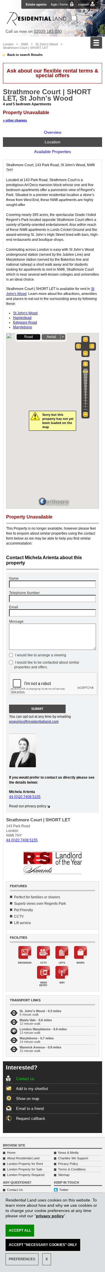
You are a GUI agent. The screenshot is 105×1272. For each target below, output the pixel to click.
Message (16, 621)
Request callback (30, 1118)
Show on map (27, 1098)
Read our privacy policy (27, 806)
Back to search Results (25, 54)
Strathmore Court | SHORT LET (25, 47)
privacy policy (50, 1215)
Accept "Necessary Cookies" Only (43, 1245)
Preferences (22, 1259)
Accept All (20, 1230)
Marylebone (22, 327)
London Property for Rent (25, 1163)
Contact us (25, 1079)
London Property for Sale (24, 1169)
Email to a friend (30, 1108)
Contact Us (15, 1190)
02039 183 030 (48, 31)
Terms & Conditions (72, 1169)
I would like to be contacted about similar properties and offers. (46, 664)
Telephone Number (24, 593)
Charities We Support (73, 1158)
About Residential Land (23, 1158)
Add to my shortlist (32, 1088)
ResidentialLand (36, 19)
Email (13, 607)
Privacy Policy (68, 1163)
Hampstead (22, 318)
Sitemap (63, 1175)
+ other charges (15, 120)
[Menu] (96, 43)
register (83, 4)
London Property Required (25, 1175)
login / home (59, 4)
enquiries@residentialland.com (34, 722)
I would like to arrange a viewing (40, 655)
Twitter (64, 1190)
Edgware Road (25, 322)
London (8, 44)
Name (14, 578)
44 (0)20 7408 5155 (25, 797)
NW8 (24, 44)
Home (11, 1152)
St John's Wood (47, 44)
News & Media (68, 1152)
